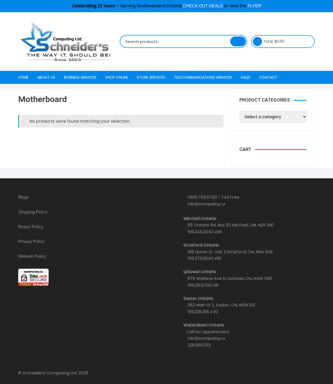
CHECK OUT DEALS (203, 6)
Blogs (23, 197)
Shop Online (116, 77)
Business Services (80, 77)
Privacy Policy (31, 241)
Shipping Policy (32, 212)
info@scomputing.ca (206, 204)
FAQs (245, 77)
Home (23, 77)
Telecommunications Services (203, 77)
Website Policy (32, 256)
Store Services (151, 77)
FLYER (254, 6)
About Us (46, 77)
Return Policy (30, 227)
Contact (268, 77)
